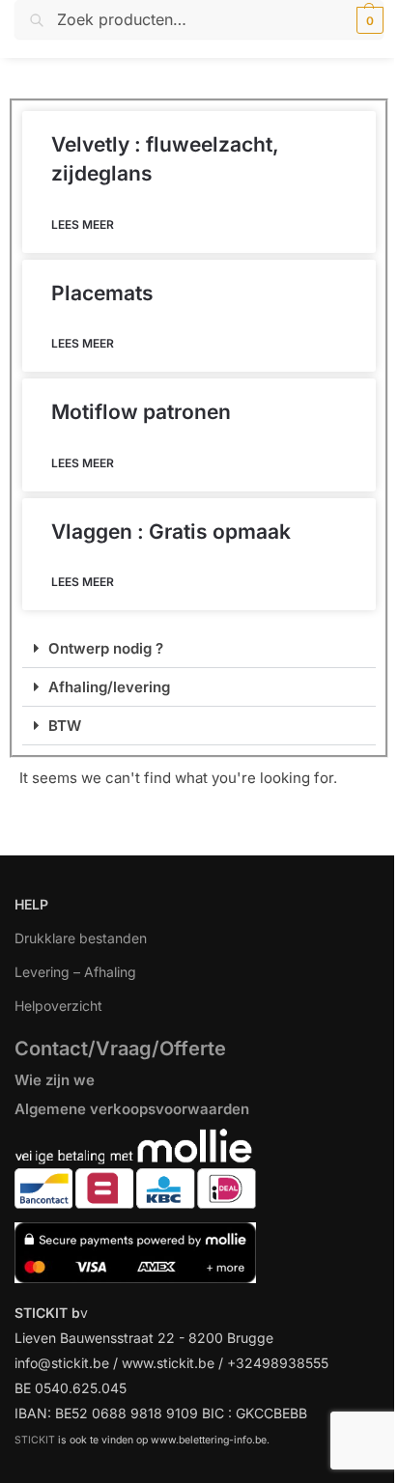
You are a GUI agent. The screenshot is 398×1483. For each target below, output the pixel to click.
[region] (199, 1342)
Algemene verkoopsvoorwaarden (131, 1109)
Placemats (102, 293)
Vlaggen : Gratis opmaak (171, 531)
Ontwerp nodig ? (105, 648)
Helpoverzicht (58, 1005)
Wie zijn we (54, 1080)
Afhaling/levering (109, 687)
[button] (368, 20)
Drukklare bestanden (80, 938)
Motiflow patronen (141, 412)
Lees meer (82, 224)
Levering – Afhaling (75, 972)
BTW (64, 725)
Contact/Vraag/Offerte (120, 1048)
